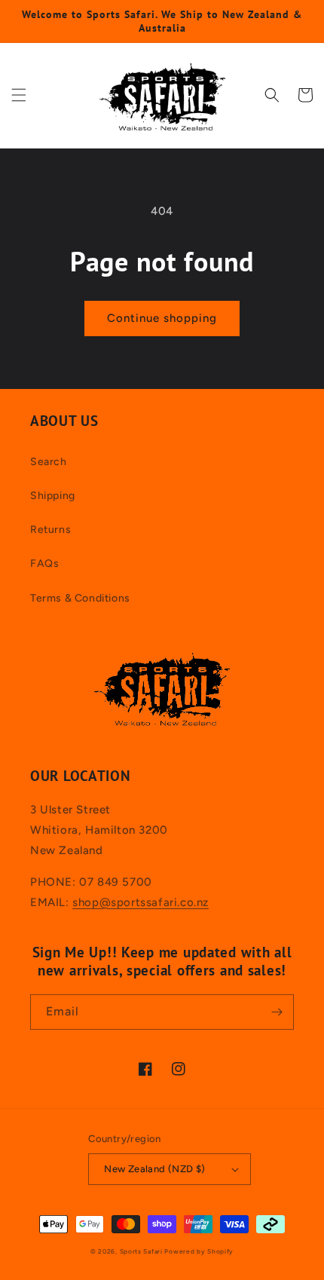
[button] (18, 95)
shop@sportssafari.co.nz (140, 902)
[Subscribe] (276, 1012)
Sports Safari (141, 1251)
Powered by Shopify (199, 1251)
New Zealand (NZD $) (155, 1168)
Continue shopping (162, 318)
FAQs (44, 563)
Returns (50, 529)
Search (48, 461)
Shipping (52, 495)
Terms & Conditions (80, 598)
